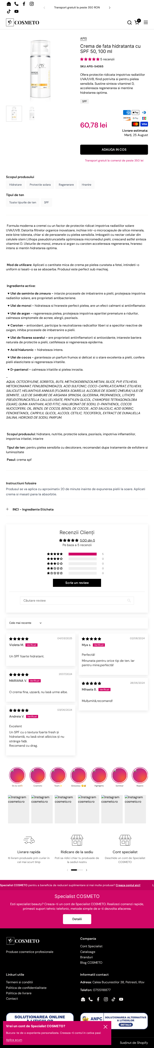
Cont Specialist (91, 946)
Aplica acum (14, 1040)
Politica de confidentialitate (26, 988)
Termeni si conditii (19, 982)
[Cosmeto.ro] (22, 22)
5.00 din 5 (87, 540)
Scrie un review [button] (77, 583)
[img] (18, 639)
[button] (86, 22)
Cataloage (87, 952)
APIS (83, 38)
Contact (12, 998)
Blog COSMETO (91, 962)
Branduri (86, 957)
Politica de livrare (18, 993)
